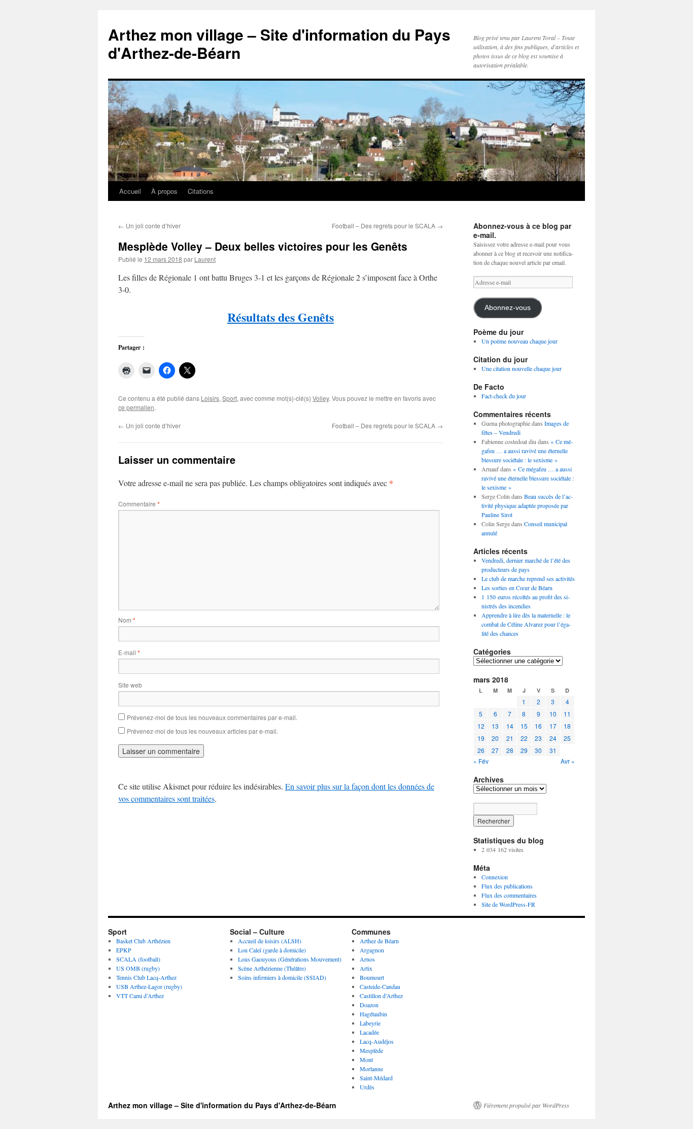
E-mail (129, 652)
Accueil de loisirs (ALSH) (269, 941)
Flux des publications (507, 886)
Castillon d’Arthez (381, 995)
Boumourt (372, 977)
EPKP (123, 950)
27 (495, 750)
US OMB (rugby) (138, 968)
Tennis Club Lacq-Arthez (146, 977)
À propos (164, 191)
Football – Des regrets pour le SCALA (387, 225)
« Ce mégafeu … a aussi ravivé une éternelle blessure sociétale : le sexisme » (527, 450)
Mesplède (371, 1050)
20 (495, 738)
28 (509, 750)
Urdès (367, 1087)
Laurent (205, 259)
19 (480, 738)
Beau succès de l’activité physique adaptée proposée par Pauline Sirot (527, 505)
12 (480, 726)
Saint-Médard (376, 1078)
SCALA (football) (138, 959)
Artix (366, 968)
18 (567, 726)
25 (567, 738)
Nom (126, 619)
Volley (321, 398)
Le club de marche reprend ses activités (528, 578)
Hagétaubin (373, 1014)
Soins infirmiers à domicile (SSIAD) (282, 977)
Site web (130, 684)
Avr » (568, 761)
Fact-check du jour (503, 396)
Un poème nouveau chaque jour (519, 341)
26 (480, 750)
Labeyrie (370, 1023)
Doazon (369, 1005)
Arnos (367, 959)
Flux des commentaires (509, 895)
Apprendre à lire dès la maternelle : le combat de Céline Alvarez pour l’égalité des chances (526, 624)
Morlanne (371, 1069)
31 (553, 750)
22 (524, 738)
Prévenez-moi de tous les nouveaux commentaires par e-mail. (212, 717)
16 (538, 726)
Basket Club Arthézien (143, 941)
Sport (229, 398)
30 (538, 750)
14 (509, 726)
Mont (366, 1059)
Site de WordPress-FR (508, 904)
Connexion (494, 877)
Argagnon (372, 950)
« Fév (481, 761)
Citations (201, 191)
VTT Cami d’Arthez (140, 995)
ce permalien (136, 407)
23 (538, 738)
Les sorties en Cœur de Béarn (516, 588)
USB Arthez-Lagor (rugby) (149, 986)
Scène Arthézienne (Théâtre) (272, 968)
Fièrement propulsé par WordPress (526, 1105)
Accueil (130, 191)
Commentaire (139, 503)
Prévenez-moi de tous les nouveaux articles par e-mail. (202, 731)
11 (567, 713)
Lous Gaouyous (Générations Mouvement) (289, 959)
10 (553, 713)
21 (509, 738)
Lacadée (369, 1032)
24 (553, 738)
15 (524, 726)
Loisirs (210, 398)
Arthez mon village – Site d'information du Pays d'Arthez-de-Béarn (279, 43)
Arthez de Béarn (379, 941)
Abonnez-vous (507, 308)
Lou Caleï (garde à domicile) (272, 950)
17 (553, 726)
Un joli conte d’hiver (149, 225)
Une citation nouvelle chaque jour (521, 368)
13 (495, 726)
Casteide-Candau (380, 986)
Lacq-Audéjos (377, 1041)
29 (524, 750)
